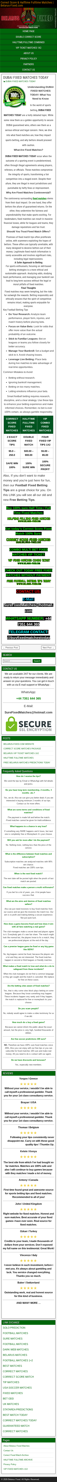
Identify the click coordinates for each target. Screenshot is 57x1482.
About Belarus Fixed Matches (16, 1446)
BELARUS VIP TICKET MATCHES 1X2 (21, 753)
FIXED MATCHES (13, 1393)
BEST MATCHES (12, 1366)
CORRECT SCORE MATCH (18, 1377)
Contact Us (8, 1450)
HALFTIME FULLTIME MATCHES (18, 758)
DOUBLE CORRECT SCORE (28, 36)
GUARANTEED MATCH (16, 1426)
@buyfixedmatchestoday (28, 638)
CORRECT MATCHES (15, 1371)
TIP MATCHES (11, 1382)
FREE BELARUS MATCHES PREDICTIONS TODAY (26, 762)
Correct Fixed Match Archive (16, 1455)
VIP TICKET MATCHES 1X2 (28, 47)
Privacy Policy (9, 1464)
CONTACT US (28, 69)
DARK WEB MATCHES (16, 1349)
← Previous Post (10, 648)
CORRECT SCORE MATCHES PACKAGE (22, 749)
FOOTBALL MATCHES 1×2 (18, 1360)
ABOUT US (29, 53)
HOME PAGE (29, 31)
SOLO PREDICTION (14, 1327)
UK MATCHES (11, 1404)
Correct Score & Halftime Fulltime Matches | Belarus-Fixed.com (27, 4)
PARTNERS (28, 64)
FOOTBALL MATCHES (15, 1333)
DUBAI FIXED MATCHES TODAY (25, 77)
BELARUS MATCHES (15, 1355)
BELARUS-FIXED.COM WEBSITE (18, 744)
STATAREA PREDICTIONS (18, 1409)
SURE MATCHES (12, 1338)
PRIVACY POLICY (28, 58)
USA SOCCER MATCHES (17, 1387)
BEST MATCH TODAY (15, 1415)
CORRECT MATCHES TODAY (20, 1420)
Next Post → (48, 648)
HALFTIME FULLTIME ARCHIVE (18, 1460)
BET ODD (8, 1398)
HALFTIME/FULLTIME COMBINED (28, 42)
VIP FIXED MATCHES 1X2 (15, 1469)
